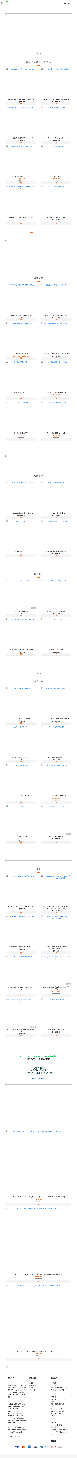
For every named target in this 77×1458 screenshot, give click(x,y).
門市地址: (53, 1385)
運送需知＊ (32, 1383)
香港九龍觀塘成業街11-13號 (59, 1388)
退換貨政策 (32, 1385)
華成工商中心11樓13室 (57, 1390)
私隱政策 (31, 1388)
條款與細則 (32, 1390)
